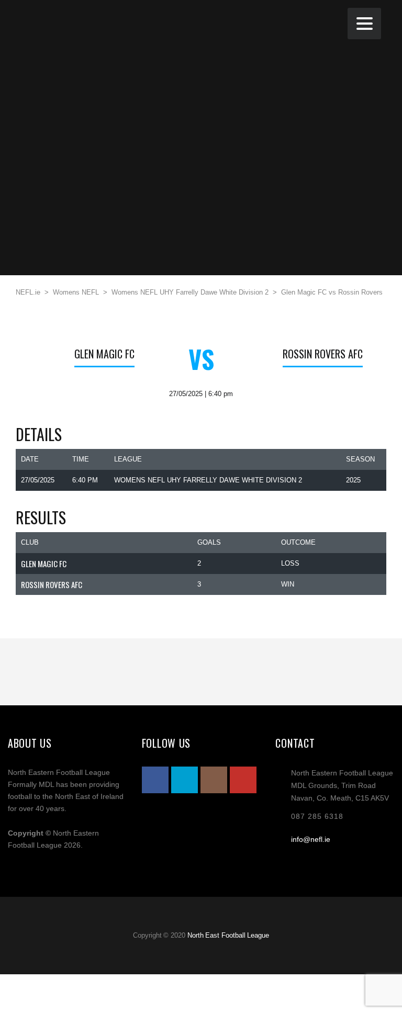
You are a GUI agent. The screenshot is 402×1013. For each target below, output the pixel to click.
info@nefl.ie (310, 839)
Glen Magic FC (104, 353)
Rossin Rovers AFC (323, 353)
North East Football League (228, 935)
